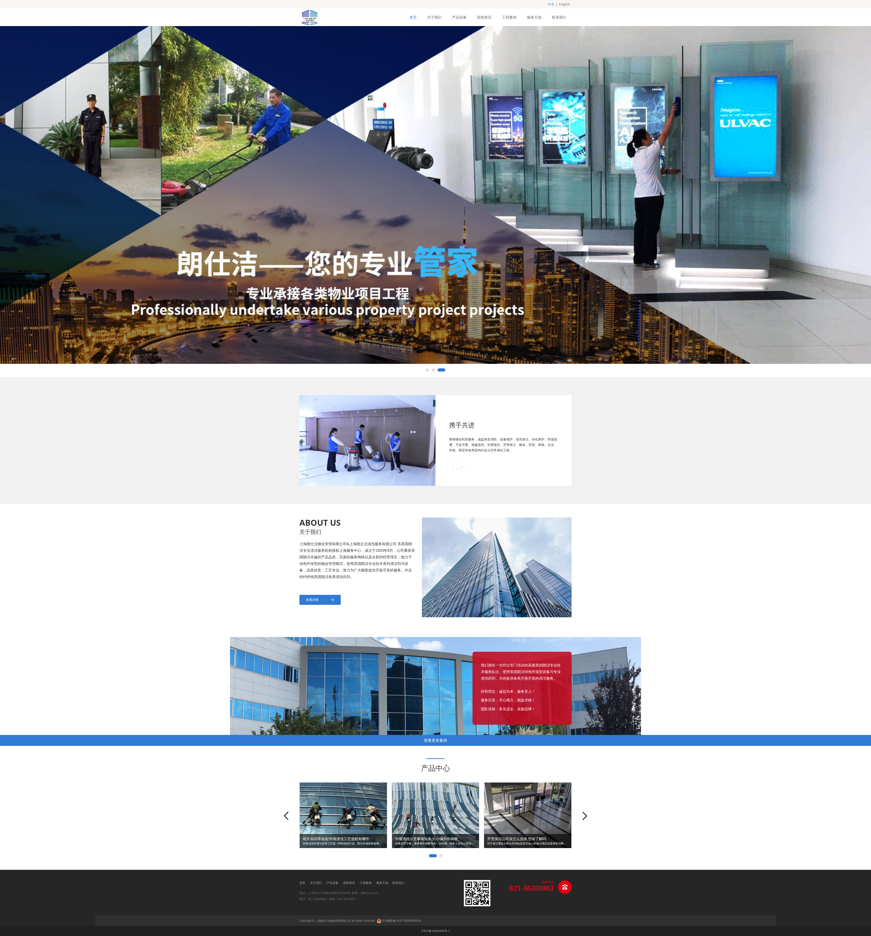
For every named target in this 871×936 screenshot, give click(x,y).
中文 (551, 4)
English (564, 4)
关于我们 (434, 17)
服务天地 (534, 17)
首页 (413, 17)
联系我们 (559, 17)
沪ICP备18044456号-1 (435, 931)
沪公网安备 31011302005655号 (401, 920)
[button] (461, 466)
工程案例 (509, 17)
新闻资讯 (484, 17)
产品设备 (459, 17)
